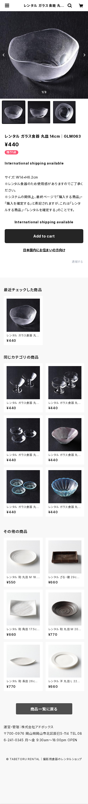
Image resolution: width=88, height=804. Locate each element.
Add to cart (44, 236)
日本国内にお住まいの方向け (44, 250)
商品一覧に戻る (44, 709)
